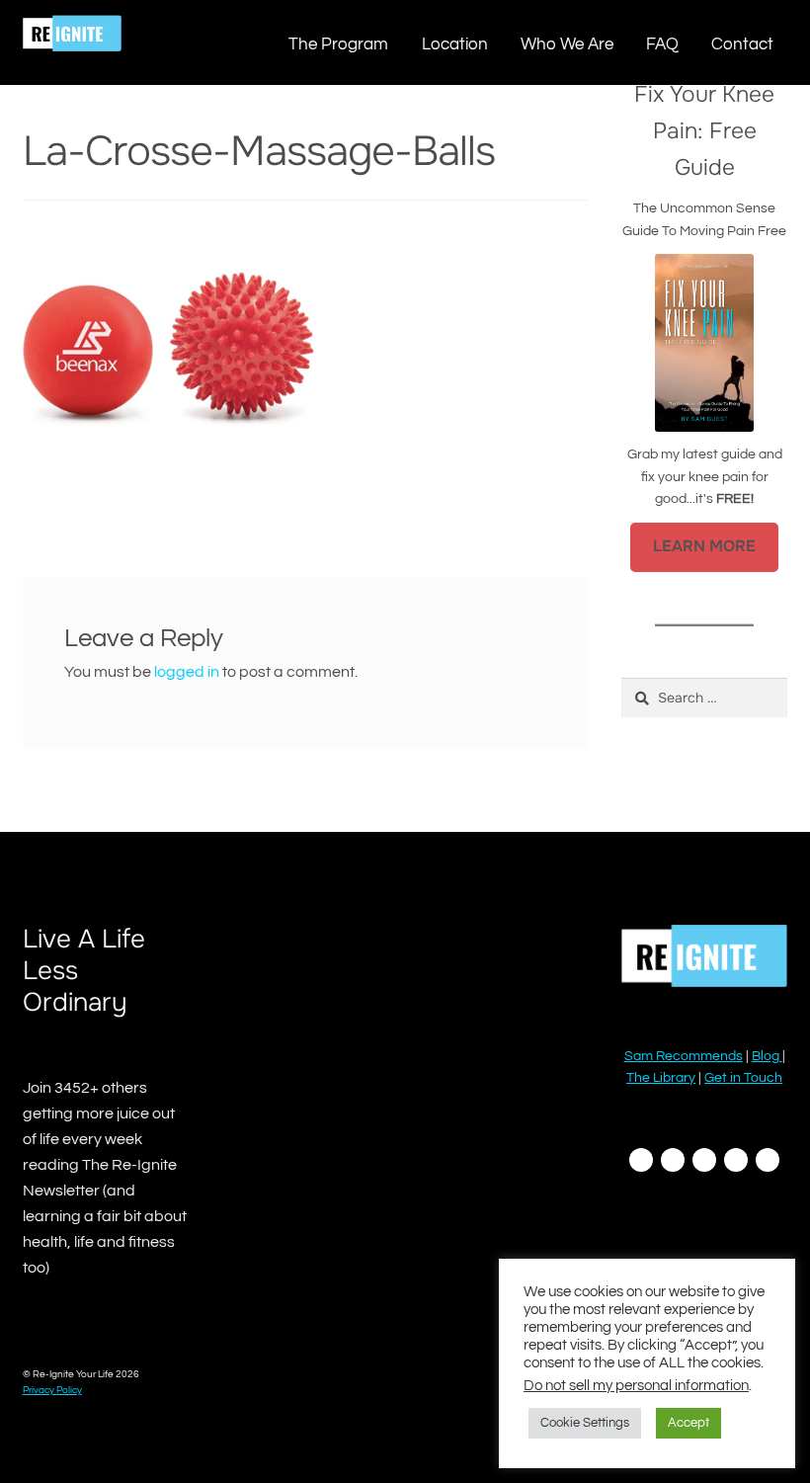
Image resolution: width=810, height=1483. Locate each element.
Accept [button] (688, 1423)
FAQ (662, 44)
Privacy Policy (52, 1390)
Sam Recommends (683, 1056)
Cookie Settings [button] (584, 1423)
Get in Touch (743, 1078)
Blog (767, 1056)
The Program (338, 44)
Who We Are (567, 44)
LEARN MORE (704, 546)
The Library (660, 1078)
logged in (186, 672)
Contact (742, 44)
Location (455, 44)
